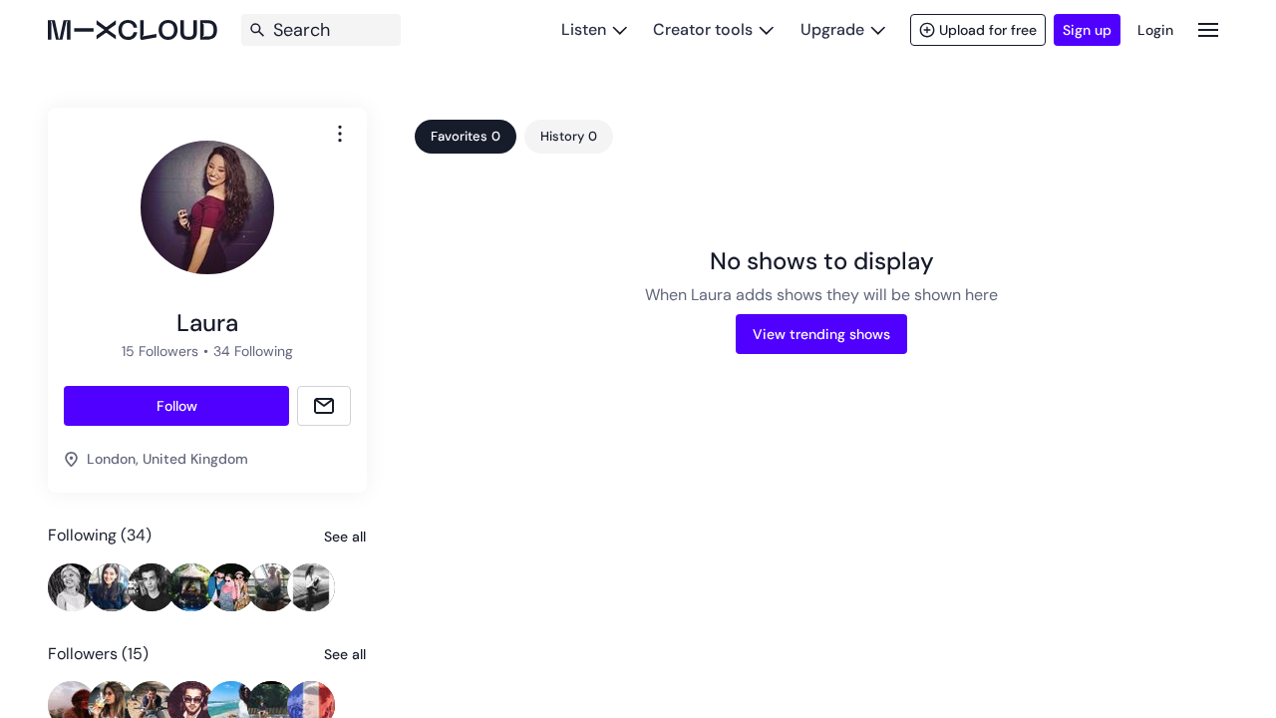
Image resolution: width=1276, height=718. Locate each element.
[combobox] (340, 134)
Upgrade (832, 29)
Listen (583, 29)
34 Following (253, 351)
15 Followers (160, 351)
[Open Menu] (1208, 29)
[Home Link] (132, 30)
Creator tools (703, 29)
